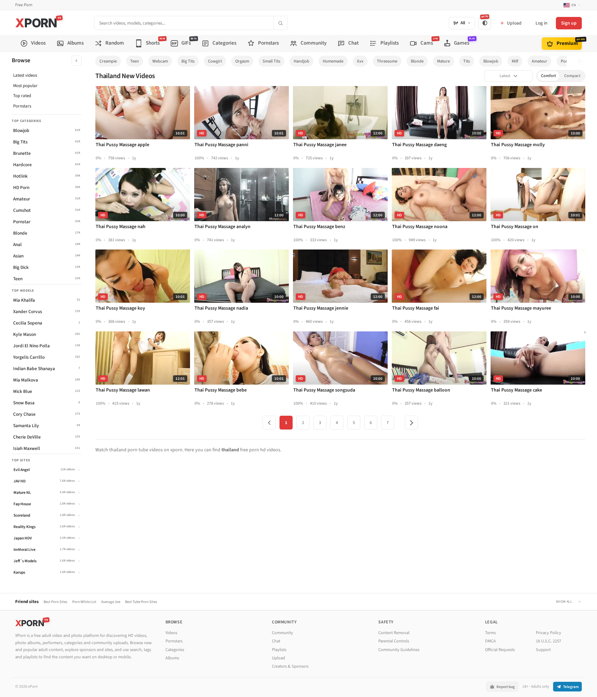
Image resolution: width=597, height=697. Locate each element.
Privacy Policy (548, 633)
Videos (171, 633)
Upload (278, 658)
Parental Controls (393, 641)
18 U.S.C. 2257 (548, 641)
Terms (490, 633)
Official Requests (500, 650)
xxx (360, 61)
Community (282, 633)
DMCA (490, 641)
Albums (172, 658)
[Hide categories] (77, 61)
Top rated (22, 96)
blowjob (490, 61)
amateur (539, 61)
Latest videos (25, 75)
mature (443, 61)
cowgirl (215, 61)
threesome (387, 61)
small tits (271, 61)
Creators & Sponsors (290, 666)
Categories (174, 650)
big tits (188, 61)
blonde (417, 61)
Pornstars (22, 106)
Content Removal (393, 633)
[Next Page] (411, 423)
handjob (301, 61)
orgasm (242, 61)
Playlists (279, 650)
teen (134, 61)
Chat (276, 641)
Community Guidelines (398, 650)
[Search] (280, 23)
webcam (160, 61)
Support (543, 650)
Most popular (25, 86)
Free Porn (23, 5)
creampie (108, 61)
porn (565, 61)
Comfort (548, 76)
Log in (541, 23)
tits (466, 61)
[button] (581, 61)
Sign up (569, 23)
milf (515, 61)
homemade (333, 61)
